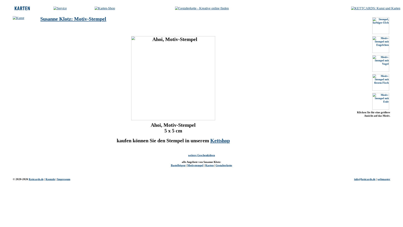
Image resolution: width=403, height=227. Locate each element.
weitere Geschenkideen (201, 155)
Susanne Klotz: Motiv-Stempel (73, 19)
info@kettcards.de (365, 179)
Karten (209, 165)
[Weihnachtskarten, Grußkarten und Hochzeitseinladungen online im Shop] (105, 8)
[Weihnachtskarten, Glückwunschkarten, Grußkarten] (22, 9)
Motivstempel (195, 165)
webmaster (383, 179)
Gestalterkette (224, 165)
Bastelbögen (178, 165)
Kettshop (220, 140)
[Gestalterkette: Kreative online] (202, 8)
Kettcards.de (36, 179)
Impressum (63, 179)
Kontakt (50, 179)
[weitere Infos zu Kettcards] (60, 8)
